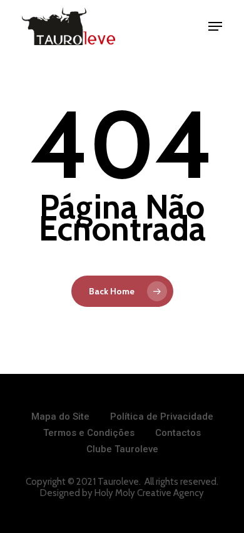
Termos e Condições (89, 432)
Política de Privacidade (161, 416)
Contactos (178, 432)
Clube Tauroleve (122, 449)
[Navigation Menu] (215, 26)
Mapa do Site (60, 416)
